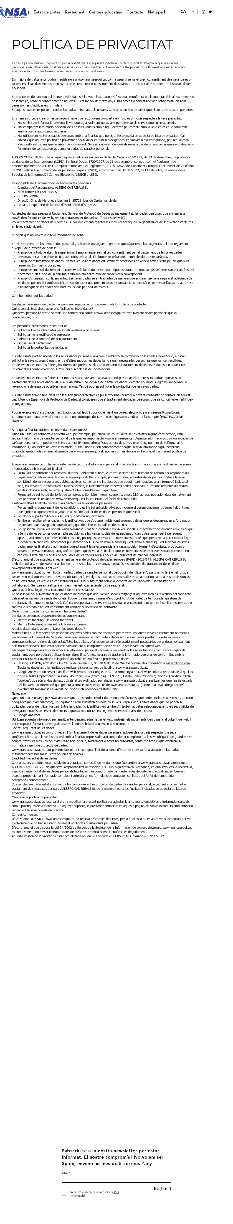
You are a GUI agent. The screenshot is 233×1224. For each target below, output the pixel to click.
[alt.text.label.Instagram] (203, 12)
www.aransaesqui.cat (92, 79)
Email (65, 1172)
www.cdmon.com (178, 663)
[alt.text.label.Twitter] (210, 12)
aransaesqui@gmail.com (162, 412)
